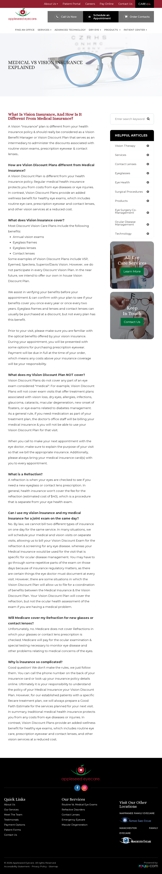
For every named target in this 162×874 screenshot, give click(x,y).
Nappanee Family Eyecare (137, 813)
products (121, 200)
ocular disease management (125, 223)
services (120, 154)
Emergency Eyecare (73, 819)
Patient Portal (72, 3)
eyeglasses (122, 173)
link (138, 1)
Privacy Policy (39, 866)
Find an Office (24, 30)
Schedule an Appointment (102, 17)
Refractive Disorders (73, 809)
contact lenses (125, 164)
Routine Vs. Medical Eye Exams (79, 804)
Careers (90, 3)
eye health (122, 182)
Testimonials (11, 819)
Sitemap (53, 866)
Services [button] (43, 30)
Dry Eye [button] (94, 30)
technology (123, 233)
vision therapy (125, 145)
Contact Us (125, 3)
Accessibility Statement (17, 866)
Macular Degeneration (74, 824)
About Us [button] (50, 3)
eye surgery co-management (126, 211)
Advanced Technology (70, 30)
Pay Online (107, 3)
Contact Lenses (71, 814)
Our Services (11, 809)
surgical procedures (129, 191)
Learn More (132, 271)
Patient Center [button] (134, 30)
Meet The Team (13, 814)
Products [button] (111, 30)
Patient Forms (12, 829)
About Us (9, 804)
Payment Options (14, 824)
